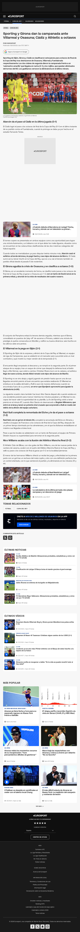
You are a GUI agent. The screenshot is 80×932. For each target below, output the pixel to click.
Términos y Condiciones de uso (40, 881)
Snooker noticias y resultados (40, 901)
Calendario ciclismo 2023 (40, 910)
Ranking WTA (40, 904)
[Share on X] (5, 538)
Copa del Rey (14, 27)
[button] (4, 16)
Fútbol (6, 27)
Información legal (40, 888)
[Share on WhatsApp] (10, 538)
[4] (42, 823)
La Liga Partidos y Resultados (40, 852)
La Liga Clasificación (40, 856)
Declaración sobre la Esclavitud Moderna (40, 891)
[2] (37, 823)
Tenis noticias (40, 913)
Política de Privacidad (40, 885)
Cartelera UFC (40, 849)
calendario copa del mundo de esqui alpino (40, 907)
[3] (40, 823)
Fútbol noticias (40, 862)
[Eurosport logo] (16, 16)
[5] (45, 823)
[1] (35, 823)
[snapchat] (42, 926)
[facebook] (32, 926)
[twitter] (37, 926)
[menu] (75, 16)
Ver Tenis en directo (40, 859)
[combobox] (40, 830)
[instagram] (47, 926)
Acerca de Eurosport (40, 872)
